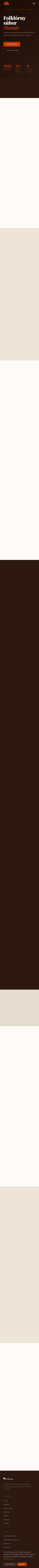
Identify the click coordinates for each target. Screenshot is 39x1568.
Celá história (12, 216)
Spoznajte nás (13, 50)
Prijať (21, 1564)
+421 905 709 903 (16, 1244)
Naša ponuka (12, 44)
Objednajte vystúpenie (16, 392)
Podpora (6, 1519)
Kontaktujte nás (18, 544)
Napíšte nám (16, 1170)
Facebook (11, 1258)
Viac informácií (8, 1559)
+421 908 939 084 (16, 1242)
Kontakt (6, 1523)
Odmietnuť (10, 1564)
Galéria (5, 1516)
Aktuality (6, 1504)
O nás (5, 1501)
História (6, 1512)
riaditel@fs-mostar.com (18, 1252)
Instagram (24, 1258)
